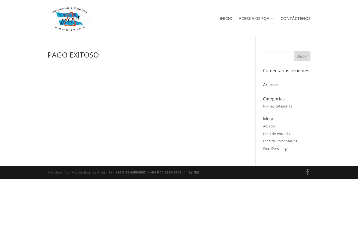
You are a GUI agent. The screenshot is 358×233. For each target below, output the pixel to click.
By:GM (193, 172)
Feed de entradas (277, 133)
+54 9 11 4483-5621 (131, 172)
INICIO (226, 19)
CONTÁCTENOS (296, 19)
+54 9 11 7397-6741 (165, 172)
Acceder (269, 126)
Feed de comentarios (280, 141)
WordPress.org (275, 148)
